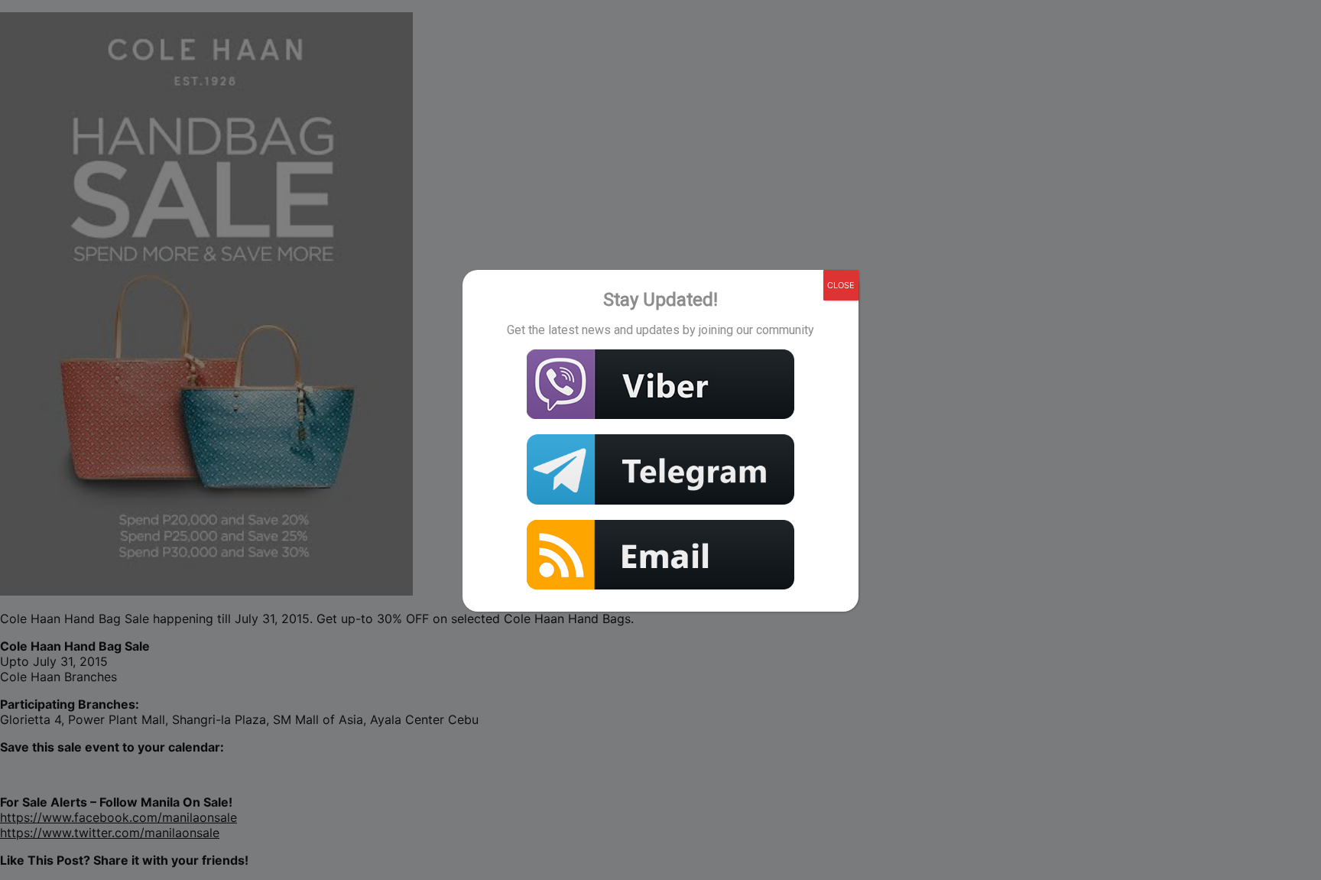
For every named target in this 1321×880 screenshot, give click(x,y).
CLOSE (841, 285)
